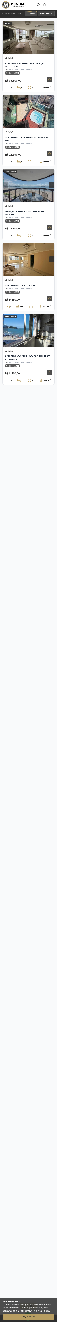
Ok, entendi (28, 1316)
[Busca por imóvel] (38, 4)
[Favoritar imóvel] (49, 79)
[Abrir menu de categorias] (52, 5)
